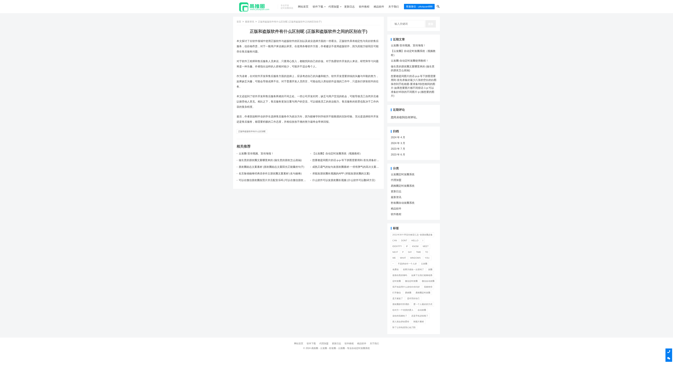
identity (397, 246)
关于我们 (393, 6)
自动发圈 (422, 310)
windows (415, 258)
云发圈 (424, 263)
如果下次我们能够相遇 (421, 275)
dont (404, 240)
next (395, 252)
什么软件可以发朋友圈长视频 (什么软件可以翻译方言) (343, 180)
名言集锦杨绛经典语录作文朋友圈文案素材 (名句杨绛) (270, 173)
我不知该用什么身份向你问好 (406, 287)
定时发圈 (396, 281)
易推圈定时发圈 (423, 292)
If (407, 246)
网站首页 (303, 6)
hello (414, 240)
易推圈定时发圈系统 (402, 185)
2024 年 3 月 (398, 143)
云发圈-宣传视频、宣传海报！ (256, 153)
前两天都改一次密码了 (413, 269)
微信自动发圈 (428, 281)
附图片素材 (418, 321)
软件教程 (364, 6)
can (394, 240)
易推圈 (408, 292)
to (426, 252)
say (410, 252)
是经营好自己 (413, 298)
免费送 (395, 269)
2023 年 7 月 (398, 148)
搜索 (430, 23)
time (418, 252)
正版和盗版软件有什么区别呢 (252, 131)
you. (427, 258)
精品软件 (379, 6)
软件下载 (318, 6)
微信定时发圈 (411, 281)
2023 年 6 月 (398, 154)
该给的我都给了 (399, 316)
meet (426, 246)
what (403, 258)
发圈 (430, 269)
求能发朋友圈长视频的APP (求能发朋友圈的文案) (341, 173)
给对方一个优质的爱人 (402, 310)
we (394, 258)
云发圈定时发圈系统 (402, 174)
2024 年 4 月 (398, 137)
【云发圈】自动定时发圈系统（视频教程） (337, 153)
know (415, 246)
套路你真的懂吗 (399, 275)
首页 (239, 21)
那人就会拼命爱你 (400, 321)
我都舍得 (428, 287)
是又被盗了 (397, 298)
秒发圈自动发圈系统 (402, 202)
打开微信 (396, 292)
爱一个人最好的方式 (422, 304)
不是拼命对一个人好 (407, 263)
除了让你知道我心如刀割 (404, 327)
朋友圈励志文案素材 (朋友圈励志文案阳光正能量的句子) (271, 166)
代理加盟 (333, 6)
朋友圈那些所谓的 (400, 304)
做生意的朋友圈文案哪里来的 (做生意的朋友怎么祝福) (270, 160)
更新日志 (349, 6)
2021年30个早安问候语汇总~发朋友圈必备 (412, 235)
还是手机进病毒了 (419, 316)
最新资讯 (249, 21)
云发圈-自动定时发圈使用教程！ (410, 60)
